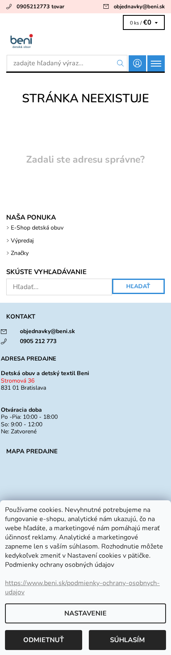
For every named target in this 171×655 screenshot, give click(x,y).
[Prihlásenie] (137, 63)
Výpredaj (22, 241)
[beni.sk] (85, 41)
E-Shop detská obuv (37, 228)
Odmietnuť (43, 640)
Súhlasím (127, 640)
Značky (20, 253)
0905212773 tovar (40, 6)
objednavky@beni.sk (139, 6)
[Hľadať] (120, 63)
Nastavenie (85, 613)
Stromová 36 (17, 381)
